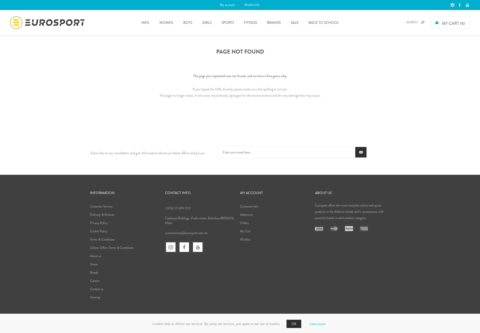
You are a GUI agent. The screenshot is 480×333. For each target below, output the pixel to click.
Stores (94, 264)
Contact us (97, 289)
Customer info (249, 206)
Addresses (246, 214)
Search (423, 22)
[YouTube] (197, 247)
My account (227, 5)
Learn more (318, 323)
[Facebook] (184, 247)
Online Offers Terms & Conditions (112, 247)
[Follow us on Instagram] (171, 247)
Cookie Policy (99, 231)
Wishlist (245, 239)
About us (95, 256)
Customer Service (101, 206)
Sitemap (95, 297)
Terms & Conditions (102, 239)
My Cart (245, 231)
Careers (95, 280)
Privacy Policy (99, 223)
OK (294, 323)
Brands (274, 22)
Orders (244, 223)
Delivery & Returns (102, 214)
